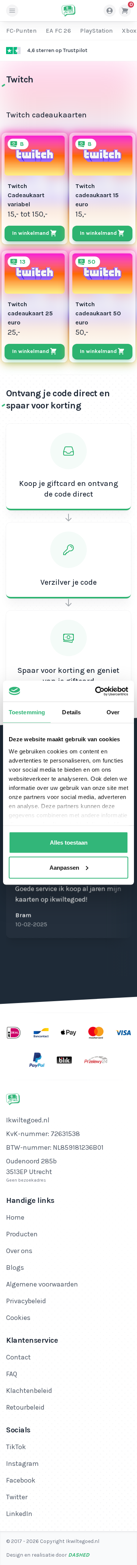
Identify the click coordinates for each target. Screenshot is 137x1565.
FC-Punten (21, 30)
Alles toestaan (69, 842)
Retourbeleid (25, 1407)
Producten (22, 1234)
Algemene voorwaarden (42, 1284)
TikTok (16, 1447)
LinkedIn (19, 1514)
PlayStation (96, 30)
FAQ (11, 1374)
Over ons (19, 1251)
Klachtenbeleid (29, 1390)
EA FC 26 (58, 30)
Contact (18, 1357)
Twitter (16, 1497)
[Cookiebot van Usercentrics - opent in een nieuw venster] (96, 691)
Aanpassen (64, 867)
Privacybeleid (26, 1301)
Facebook (20, 1480)
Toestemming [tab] (27, 712)
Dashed (78, 1555)
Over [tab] (113, 712)
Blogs (15, 1267)
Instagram (22, 1463)
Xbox (129, 30)
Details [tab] (71, 712)
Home (15, 1217)
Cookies (18, 1317)
